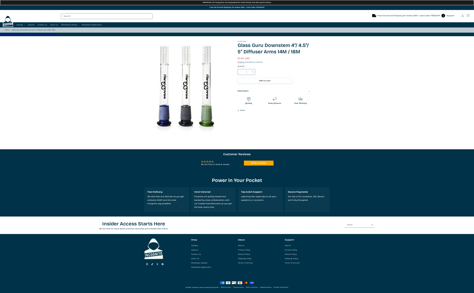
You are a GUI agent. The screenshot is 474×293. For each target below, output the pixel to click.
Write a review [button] (258, 163)
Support (450, 15)
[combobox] (106, 16)
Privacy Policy (244, 250)
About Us (195, 259)
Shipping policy (265, 287)
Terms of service (252, 287)
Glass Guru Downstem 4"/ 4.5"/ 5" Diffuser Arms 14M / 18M (28, 34)
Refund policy (226, 287)
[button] (457, 15)
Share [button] (242, 110)
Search (241, 246)
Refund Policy (244, 254)
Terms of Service (245, 263)
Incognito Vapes (198, 287)
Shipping (241, 62)
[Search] (457, 15)
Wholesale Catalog (199, 263)
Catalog (194, 246)
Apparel (194, 250)
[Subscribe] (372, 225)
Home (7, 30)
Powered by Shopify (211, 287)
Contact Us (196, 254)
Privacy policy (238, 287)
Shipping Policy (244, 259)
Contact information (281, 287)
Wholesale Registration (201, 267)
